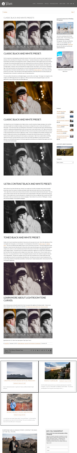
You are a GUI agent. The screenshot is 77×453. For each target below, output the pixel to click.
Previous (5, 12)
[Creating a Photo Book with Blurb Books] (19, 363)
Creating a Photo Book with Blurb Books (19, 381)
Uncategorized (37, 343)
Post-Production (32, 343)
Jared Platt (7, 343)
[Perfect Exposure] (57, 363)
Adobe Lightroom (38, 69)
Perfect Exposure (51, 381)
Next (72, 12)
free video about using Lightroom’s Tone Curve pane (37, 306)
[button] (73, 3)
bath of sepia (42, 243)
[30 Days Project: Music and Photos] (19, 394)
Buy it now (70, 44)
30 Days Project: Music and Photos (19, 412)
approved (26, 343)
